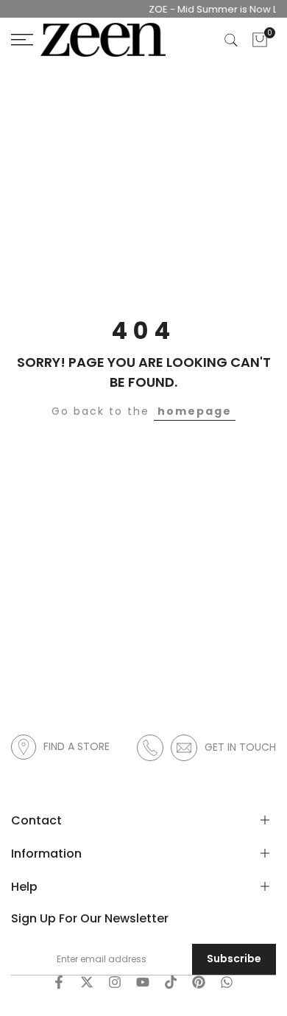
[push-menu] (22, 40)
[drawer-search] (231, 40)
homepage (194, 411)
